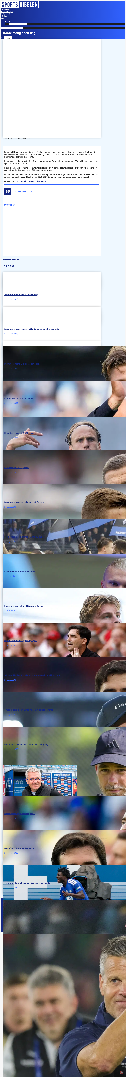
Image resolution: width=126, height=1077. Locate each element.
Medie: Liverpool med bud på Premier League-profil (28, 779)
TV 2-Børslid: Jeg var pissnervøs (30, 181)
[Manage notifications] (121, 1072)
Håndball (4, 16)
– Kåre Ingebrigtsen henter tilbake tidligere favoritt (28, 710)
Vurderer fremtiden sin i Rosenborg (21, 294)
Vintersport (5, 14)
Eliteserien (5, 10)
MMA (3, 18)
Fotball (3, 8)
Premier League (7, 12)
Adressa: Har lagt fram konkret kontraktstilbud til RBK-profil (32, 675)
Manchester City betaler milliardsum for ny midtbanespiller (32, 329)
